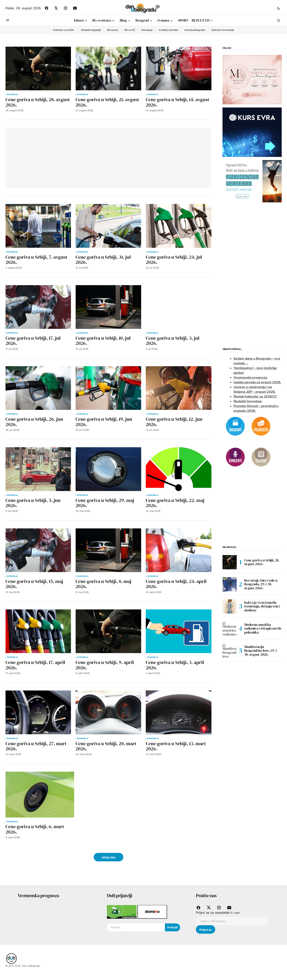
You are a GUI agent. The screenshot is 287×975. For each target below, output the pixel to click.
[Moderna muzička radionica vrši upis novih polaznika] (229, 628)
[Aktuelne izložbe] (261, 457)
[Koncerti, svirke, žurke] (235, 457)
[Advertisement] (67, 157)
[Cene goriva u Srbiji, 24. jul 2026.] (178, 226)
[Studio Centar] (122, 912)
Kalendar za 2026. (64, 29)
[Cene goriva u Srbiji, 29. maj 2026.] (108, 469)
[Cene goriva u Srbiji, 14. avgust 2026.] (178, 68)
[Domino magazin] (152, 912)
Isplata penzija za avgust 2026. (257, 382)
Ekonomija (12, 94)
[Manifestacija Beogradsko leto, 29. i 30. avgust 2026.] (229, 651)
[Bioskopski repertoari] (235, 426)
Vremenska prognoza (250, 378)
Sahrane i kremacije (222, 29)
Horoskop (147, 29)
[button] (278, 8)
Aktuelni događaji (91, 29)
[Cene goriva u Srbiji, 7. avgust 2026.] (38, 226)
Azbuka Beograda (194, 29)
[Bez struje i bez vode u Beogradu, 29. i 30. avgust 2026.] (229, 584)
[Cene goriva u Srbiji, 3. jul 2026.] (178, 307)
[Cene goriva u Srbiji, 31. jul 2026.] (108, 226)
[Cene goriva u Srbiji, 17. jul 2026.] (38, 307)
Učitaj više (108, 857)
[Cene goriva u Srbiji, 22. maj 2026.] (178, 469)
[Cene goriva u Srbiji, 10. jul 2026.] (108, 307)
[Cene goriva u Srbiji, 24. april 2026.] (178, 550)
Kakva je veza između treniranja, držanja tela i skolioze (262, 606)
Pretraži (172, 927)
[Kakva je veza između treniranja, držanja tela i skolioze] (229, 606)
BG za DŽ (129, 29)
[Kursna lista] (252, 79)
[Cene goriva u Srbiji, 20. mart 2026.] (108, 712)
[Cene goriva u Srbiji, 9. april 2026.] (108, 631)
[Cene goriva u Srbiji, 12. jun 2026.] (178, 388)
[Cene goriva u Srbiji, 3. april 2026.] (178, 631)
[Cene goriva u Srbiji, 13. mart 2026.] (178, 712)
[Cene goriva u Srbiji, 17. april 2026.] (38, 631)
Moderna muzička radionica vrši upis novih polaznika (262, 628)
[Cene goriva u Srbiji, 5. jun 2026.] (38, 469)
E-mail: (235, 913)
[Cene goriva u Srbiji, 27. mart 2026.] (38, 712)
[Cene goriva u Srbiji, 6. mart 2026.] (40, 795)
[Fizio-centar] (252, 181)
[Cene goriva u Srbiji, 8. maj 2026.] (108, 550)
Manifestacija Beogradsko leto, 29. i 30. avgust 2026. (260, 650)
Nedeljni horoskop (248, 401)
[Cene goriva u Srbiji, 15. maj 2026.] (38, 550)
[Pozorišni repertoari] (261, 426)
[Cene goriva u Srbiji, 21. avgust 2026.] (108, 68)
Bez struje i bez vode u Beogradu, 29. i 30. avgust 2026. (260, 584)
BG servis (112, 29)
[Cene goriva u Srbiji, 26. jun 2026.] (38, 388)
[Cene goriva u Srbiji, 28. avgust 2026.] (38, 68)
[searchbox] (136, 927)
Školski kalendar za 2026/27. (255, 397)
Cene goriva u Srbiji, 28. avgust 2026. (262, 562)
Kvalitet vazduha (168, 29)
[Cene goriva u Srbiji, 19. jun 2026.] (108, 388)
